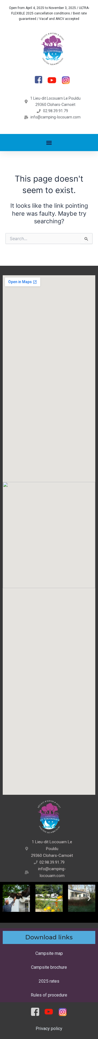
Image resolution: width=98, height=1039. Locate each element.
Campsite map (49, 953)
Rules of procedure (49, 995)
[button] (49, 142)
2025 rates (49, 981)
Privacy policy (49, 1028)
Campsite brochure (49, 967)
